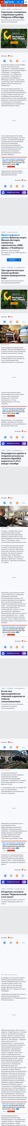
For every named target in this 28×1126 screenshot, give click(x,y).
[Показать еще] (23, 61)
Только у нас (10, 5)
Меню (2, 2)
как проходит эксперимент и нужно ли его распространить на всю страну (13, 161)
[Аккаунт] (26, 2)
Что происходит (10, 267)
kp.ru (11, 56)
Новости (3, 5)
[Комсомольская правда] (9, 2)
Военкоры (17, 5)
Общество (9, 9)
